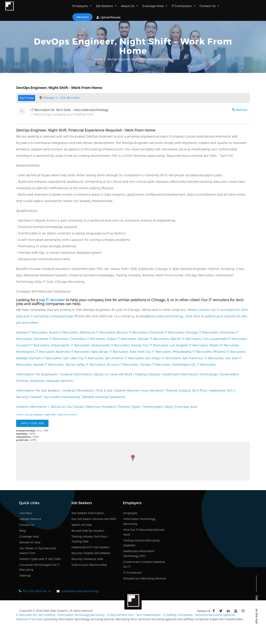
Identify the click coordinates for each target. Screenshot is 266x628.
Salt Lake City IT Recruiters (83, 358)
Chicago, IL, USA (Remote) (61, 97)
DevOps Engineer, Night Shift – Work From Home (51, 414)
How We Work (121, 374)
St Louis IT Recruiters (123, 364)
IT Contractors (182, 6)
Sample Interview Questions (104, 397)
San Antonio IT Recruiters (124, 358)
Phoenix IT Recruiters (229, 351)
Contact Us (208, 6)
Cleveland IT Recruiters (51, 339)
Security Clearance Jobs (87, 559)
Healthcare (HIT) (221, 390)
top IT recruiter (52, 300)
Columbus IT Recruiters (88, 339)
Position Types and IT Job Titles (40, 559)
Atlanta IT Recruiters (31, 332)
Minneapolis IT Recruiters (35, 351)
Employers (80, 6)
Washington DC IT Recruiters (194, 364)
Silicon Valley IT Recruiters (85, 364)
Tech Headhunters (148, 614)
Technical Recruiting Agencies (215, 614)
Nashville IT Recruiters (73, 351)
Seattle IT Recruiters (48, 364)
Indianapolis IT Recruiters (70, 345)
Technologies (152, 406)
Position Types (129, 406)
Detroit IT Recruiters (185, 339)
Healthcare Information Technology (190, 374)
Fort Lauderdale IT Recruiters (225, 339)
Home (98, 59)
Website (241, 110)
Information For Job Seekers (37, 390)
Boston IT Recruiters (132, 332)
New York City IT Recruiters (150, 351)
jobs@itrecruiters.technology (161, 316)
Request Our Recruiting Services (144, 578)
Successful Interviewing (62, 397)
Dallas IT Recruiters (121, 339)
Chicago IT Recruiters (201, 332)
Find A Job (104, 390)
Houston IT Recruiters (32, 345)
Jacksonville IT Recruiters (110, 345)
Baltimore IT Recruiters (97, 332)
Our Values (75, 406)
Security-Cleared (29, 397)
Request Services (60, 380)
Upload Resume (110, 17)
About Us (127, 6)
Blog (168, 406)
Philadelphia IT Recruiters (192, 351)
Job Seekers (104, 6)
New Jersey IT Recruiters (109, 351)
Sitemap (25, 575)
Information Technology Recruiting (81, 614)
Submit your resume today (89, 564)
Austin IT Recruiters (64, 332)
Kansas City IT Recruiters (150, 345)
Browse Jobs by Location (87, 530)
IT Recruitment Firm (120, 614)
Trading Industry (147, 374)
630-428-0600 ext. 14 (37, 591)
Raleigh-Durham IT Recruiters (39, 358)
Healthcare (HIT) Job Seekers (90, 547)
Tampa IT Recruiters (155, 364)
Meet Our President (101, 406)
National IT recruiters (30, 619)
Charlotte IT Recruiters (166, 332)
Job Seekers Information (87, 513)
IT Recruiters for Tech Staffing (35, 614)
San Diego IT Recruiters (163, 358)
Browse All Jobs (29, 542)
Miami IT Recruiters (224, 345)
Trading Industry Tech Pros (186, 390)
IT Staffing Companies (177, 614)
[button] (133, 458)
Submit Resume (127, 390)
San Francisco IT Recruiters (203, 358)
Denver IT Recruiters (153, 339)
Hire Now (82, 17)
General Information (76, 374)
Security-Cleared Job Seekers (90, 553)
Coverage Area (153, 6)
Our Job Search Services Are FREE (93, 519)
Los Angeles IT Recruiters (189, 345)
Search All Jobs (81, 524)
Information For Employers (36, 374)
